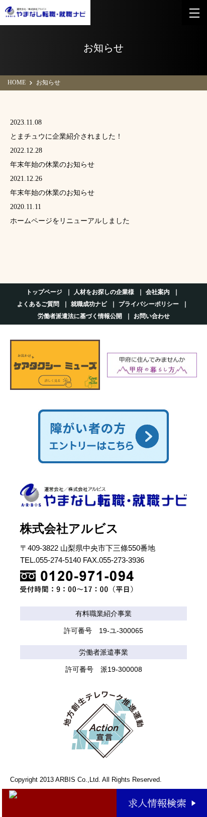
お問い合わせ (152, 316)
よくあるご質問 (38, 304)
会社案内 (158, 291)
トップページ (44, 291)
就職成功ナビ (89, 304)
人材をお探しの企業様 (104, 291)
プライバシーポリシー (149, 304)
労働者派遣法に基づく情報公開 (80, 316)
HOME (17, 82)
